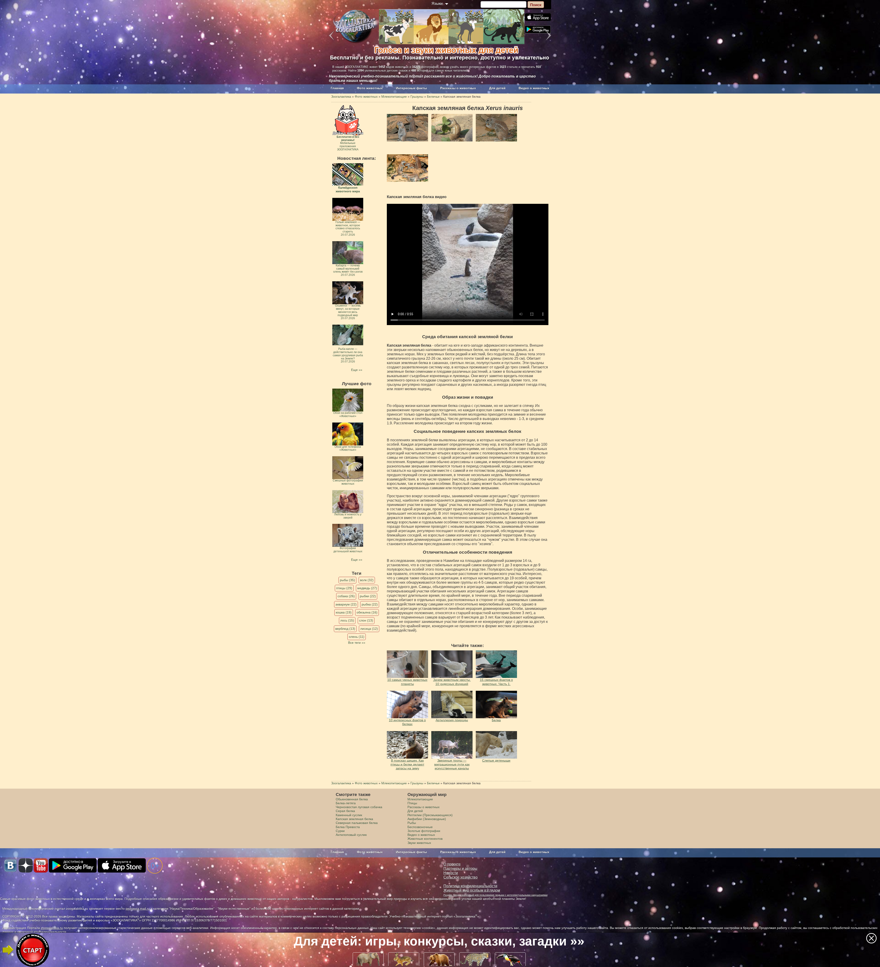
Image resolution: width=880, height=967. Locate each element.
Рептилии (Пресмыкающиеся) (430, 815)
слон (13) (366, 620)
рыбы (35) (347, 580)
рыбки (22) (368, 596)
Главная (337, 88)
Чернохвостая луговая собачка (359, 807)
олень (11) (356, 636)
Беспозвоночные (420, 827)
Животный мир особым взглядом (471, 890)
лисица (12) (369, 628)
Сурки (340, 831)
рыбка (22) (370, 604)
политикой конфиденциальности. (42, 932)
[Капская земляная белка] (407, 127)
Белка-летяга (346, 803)
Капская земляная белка (354, 819)
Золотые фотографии (423, 831)
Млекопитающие (420, 799)
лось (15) (347, 620)
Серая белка (345, 811)
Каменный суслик (349, 815)
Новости (450, 873)
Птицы (412, 803)
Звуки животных (419, 843)
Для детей (497, 88)
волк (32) (367, 580)
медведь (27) (367, 588)
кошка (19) (344, 612)
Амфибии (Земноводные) (426, 819)
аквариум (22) (346, 604)
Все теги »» (356, 642)
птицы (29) (344, 588)
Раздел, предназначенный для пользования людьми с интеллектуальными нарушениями (495, 895)
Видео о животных (534, 88)
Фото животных (370, 88)
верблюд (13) (345, 628)
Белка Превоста (348, 827)
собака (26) (346, 596)
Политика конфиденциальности (470, 886)
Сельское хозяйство (460, 877)
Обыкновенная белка (352, 799)
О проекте (452, 864)
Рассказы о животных (458, 88)
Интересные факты (411, 88)
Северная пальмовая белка (357, 823)
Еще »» (356, 370)
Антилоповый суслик (351, 835)
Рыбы (411, 823)
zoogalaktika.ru (52, 928)
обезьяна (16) (367, 612)
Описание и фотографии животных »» (439, 941)
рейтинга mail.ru (138, 908)
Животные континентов (425, 838)
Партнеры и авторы (460, 868)
